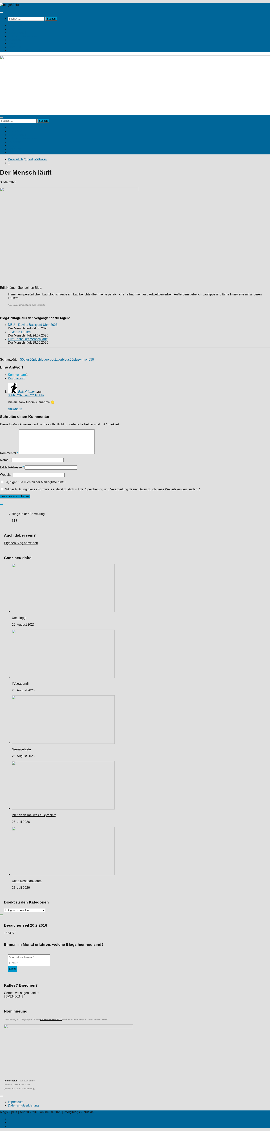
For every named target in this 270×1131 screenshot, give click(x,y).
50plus (25, 359)
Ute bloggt (19, 618)
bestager (56, 359)
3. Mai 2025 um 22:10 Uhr (26, 395)
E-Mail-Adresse (12, 467)
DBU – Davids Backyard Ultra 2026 (33, 324)
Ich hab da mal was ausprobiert (34, 815)
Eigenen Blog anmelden (21, 543)
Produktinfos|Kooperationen (27, 50)
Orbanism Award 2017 (51, 1019)
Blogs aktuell (17, 32)
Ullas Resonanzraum (27, 881)
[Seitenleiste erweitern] (1, 504)
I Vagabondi (20, 683)
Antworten (15, 409)
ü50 (91, 359)
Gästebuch (15, 39)
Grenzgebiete (21, 749)
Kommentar (9, 453)
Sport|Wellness (36, 159)
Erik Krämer (26, 391)
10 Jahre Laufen (19, 332)
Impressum (15, 1102)
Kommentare (18, 374)
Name (5, 460)
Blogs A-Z (15, 29)
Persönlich (15, 159)
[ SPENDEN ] (13, 996)
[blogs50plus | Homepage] (10, 5)
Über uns (14, 47)
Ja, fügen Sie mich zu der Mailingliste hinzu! (35, 482)
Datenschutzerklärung (23, 1105)
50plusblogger (40, 359)
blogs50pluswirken (75, 359)
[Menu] (1, 12)
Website (5, 474)
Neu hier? (15, 25)
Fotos (12, 43)
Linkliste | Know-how (22, 36)
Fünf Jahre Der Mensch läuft (27, 339)
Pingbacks (16, 378)
